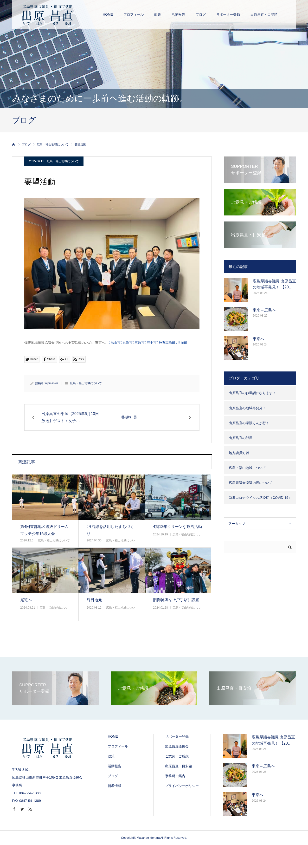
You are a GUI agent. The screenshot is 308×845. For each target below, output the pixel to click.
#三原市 (139, 342)
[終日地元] (111, 570)
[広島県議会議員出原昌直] (48, 14)
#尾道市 (127, 342)
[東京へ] (236, 348)
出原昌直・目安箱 (263, 14)
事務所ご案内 (175, 776)
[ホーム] (13, 144)
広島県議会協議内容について (251, 483)
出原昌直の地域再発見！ (247, 408)
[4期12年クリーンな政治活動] (178, 497)
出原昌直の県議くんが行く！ (251, 423)
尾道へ (26, 600)
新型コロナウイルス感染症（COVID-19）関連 (260, 500)
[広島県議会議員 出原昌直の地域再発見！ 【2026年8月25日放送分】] (236, 290)
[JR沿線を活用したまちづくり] (111, 497)
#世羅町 (181, 342)
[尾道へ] (45, 570)
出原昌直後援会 (177, 746)
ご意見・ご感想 (177, 756)
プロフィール (133, 14)
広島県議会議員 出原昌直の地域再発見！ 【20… (274, 284)
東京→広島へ (264, 310)
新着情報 (114, 786)
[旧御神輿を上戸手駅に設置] (178, 570)
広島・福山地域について (63, 161)
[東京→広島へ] (236, 319)
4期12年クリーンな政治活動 (177, 527)
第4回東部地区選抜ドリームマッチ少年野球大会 (44, 530)
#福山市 (115, 342)
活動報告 (178, 14)
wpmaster (51, 383)
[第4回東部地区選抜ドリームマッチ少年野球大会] (45, 497)
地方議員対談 (239, 453)
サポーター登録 (228, 14)
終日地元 (94, 600)
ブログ (201, 14)
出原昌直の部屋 (240, 438)
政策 (157, 14)
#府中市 (151, 342)
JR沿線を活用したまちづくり (110, 530)
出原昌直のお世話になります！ (252, 393)
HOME (108, 14)
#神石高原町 (166, 342)
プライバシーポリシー (182, 786)
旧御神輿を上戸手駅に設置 (176, 600)
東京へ (258, 339)
